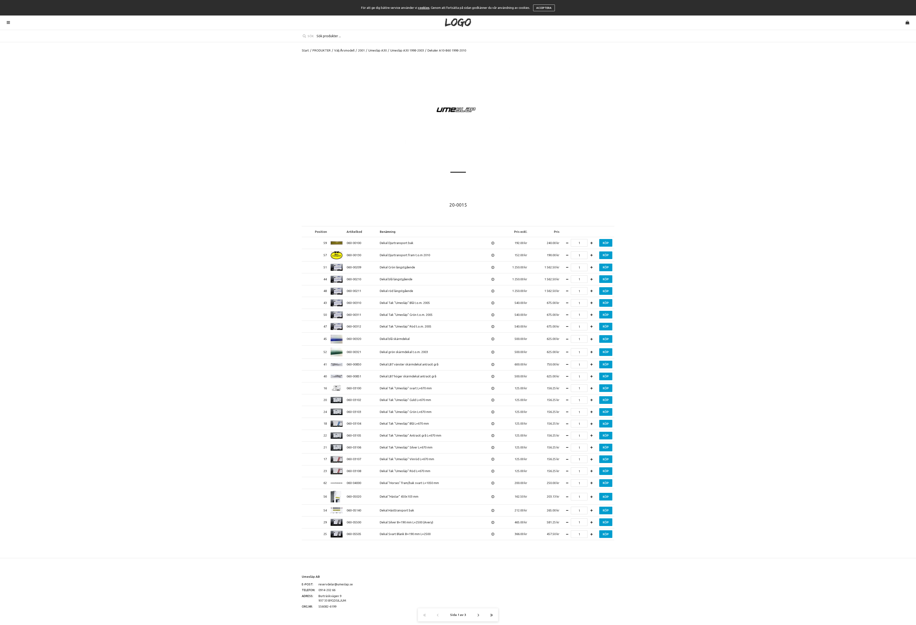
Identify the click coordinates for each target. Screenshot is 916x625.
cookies (423, 7)
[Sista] (491, 614)
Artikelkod (354, 231)
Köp (606, 243)
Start (305, 50)
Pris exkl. (520, 231)
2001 (361, 50)
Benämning (388, 231)
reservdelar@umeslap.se (335, 584)
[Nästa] (478, 614)
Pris (556, 231)
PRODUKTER (321, 50)
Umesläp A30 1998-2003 (407, 50)
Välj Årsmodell (344, 50)
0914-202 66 (326, 590)
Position (321, 231)
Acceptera (544, 7)
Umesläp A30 (377, 50)
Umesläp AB (311, 576)
